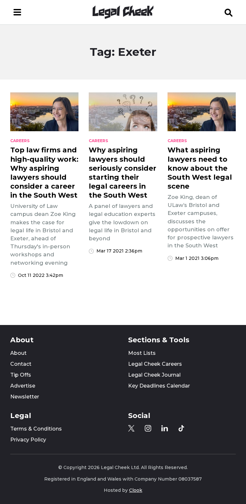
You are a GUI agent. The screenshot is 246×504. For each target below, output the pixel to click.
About (18, 353)
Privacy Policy (28, 440)
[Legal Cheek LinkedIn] (164, 428)
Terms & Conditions (36, 429)
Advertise (22, 386)
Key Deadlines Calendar (159, 386)
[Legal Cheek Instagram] (148, 428)
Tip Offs (20, 375)
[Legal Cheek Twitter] (131, 428)
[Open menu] (17, 12)
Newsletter (24, 397)
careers (19, 141)
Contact (20, 364)
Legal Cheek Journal (154, 375)
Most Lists (142, 353)
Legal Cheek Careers (155, 364)
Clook (135, 490)
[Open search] (229, 12)
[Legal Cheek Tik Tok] (181, 428)
